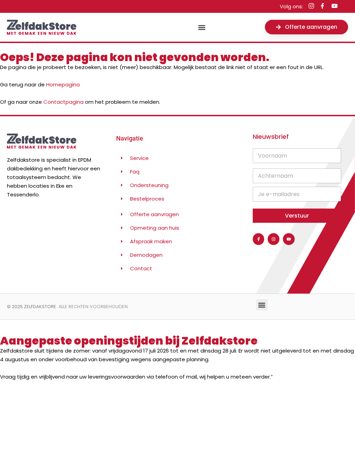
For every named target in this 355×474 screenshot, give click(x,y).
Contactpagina (63, 101)
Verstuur (297, 216)
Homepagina (63, 84)
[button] (202, 27)
